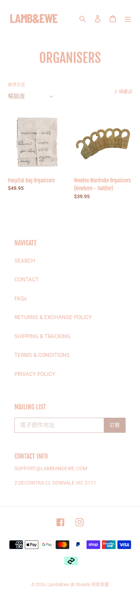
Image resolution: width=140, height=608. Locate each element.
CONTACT (26, 279)
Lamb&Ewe (58, 584)
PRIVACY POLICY (34, 374)
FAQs (20, 298)
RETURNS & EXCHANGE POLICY (53, 317)
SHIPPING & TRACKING (42, 336)
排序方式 (16, 84)
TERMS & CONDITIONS (42, 355)
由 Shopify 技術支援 (89, 584)
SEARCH (24, 261)
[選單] (127, 18)
